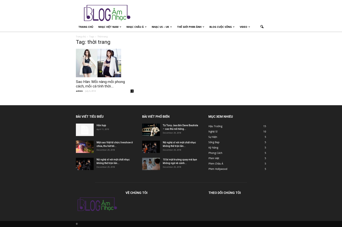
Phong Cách (215, 153)
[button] (262, 27)
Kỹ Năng (213, 147)
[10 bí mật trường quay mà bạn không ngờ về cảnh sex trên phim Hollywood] (151, 164)
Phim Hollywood (217, 169)
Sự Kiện (212, 137)
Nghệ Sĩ (212, 131)
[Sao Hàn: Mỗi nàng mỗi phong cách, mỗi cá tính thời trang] (105, 63)
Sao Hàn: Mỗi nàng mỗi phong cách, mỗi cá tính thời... (100, 84)
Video (243, 26)
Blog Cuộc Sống (220, 26)
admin (79, 91)
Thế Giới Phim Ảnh (189, 26)
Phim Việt (213, 158)
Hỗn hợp (101, 125)
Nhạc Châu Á (135, 26)
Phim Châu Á (215, 163)
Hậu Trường (215, 126)
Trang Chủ (85, 26)
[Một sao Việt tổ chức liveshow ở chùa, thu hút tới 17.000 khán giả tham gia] (85, 147)
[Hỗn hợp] (85, 130)
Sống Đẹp (213, 142)
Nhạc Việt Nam (108, 26)
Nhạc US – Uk (160, 26)
